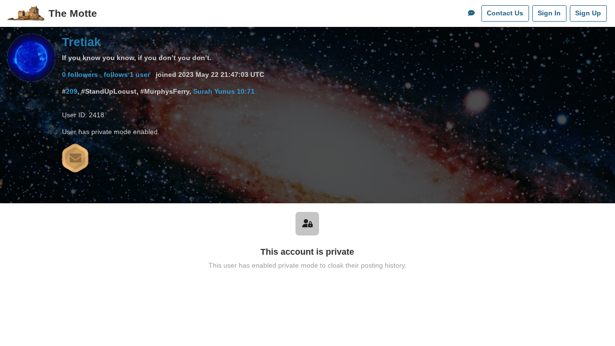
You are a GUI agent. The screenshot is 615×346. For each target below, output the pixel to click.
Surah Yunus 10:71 (224, 91)
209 (71, 91)
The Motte (73, 13)
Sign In (549, 13)
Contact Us (505, 13)
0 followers (80, 74)
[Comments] (471, 13)
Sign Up (588, 13)
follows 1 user (127, 74)
